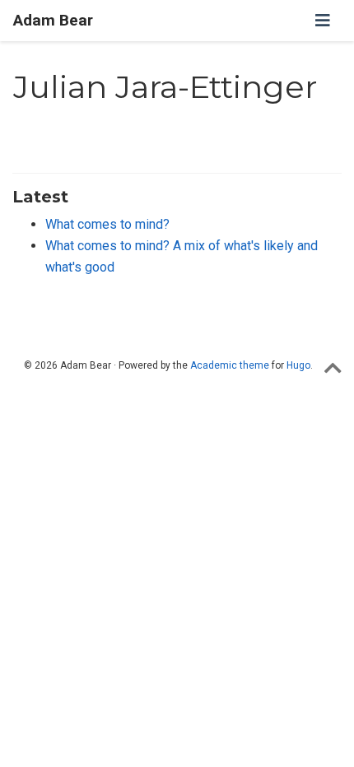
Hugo (298, 365)
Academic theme (229, 365)
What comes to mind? (107, 224)
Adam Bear (53, 20)
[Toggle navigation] (323, 20)
